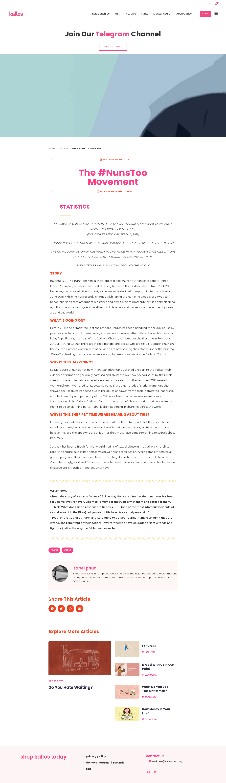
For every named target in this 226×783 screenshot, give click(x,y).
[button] (52, 608)
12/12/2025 (57, 680)
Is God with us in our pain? (158, 667)
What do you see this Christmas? (155, 689)
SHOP (205, 14)
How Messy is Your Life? (156, 711)
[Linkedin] (154, 772)
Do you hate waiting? (70, 687)
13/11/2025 (150, 652)
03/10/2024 (151, 719)
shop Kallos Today (43, 756)
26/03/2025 (151, 674)
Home (52, 148)
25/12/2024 (150, 697)
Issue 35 (64, 148)
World (67, 550)
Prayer (54, 550)
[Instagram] (148, 772)
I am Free (149, 646)
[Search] (210, 3)
